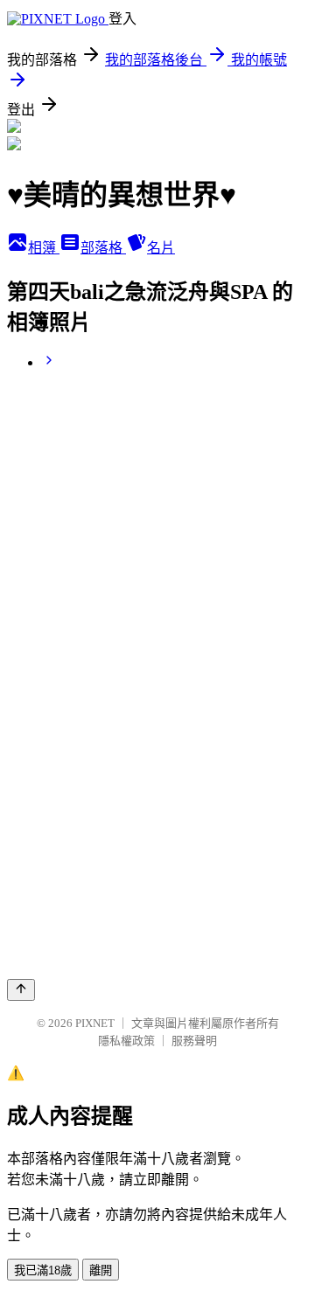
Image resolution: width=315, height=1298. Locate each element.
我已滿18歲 (43, 1270)
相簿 (44, 247)
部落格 (103, 247)
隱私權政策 (126, 1040)
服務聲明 (194, 1040)
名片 (161, 247)
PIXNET (95, 1023)
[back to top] (21, 990)
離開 (100, 1270)
